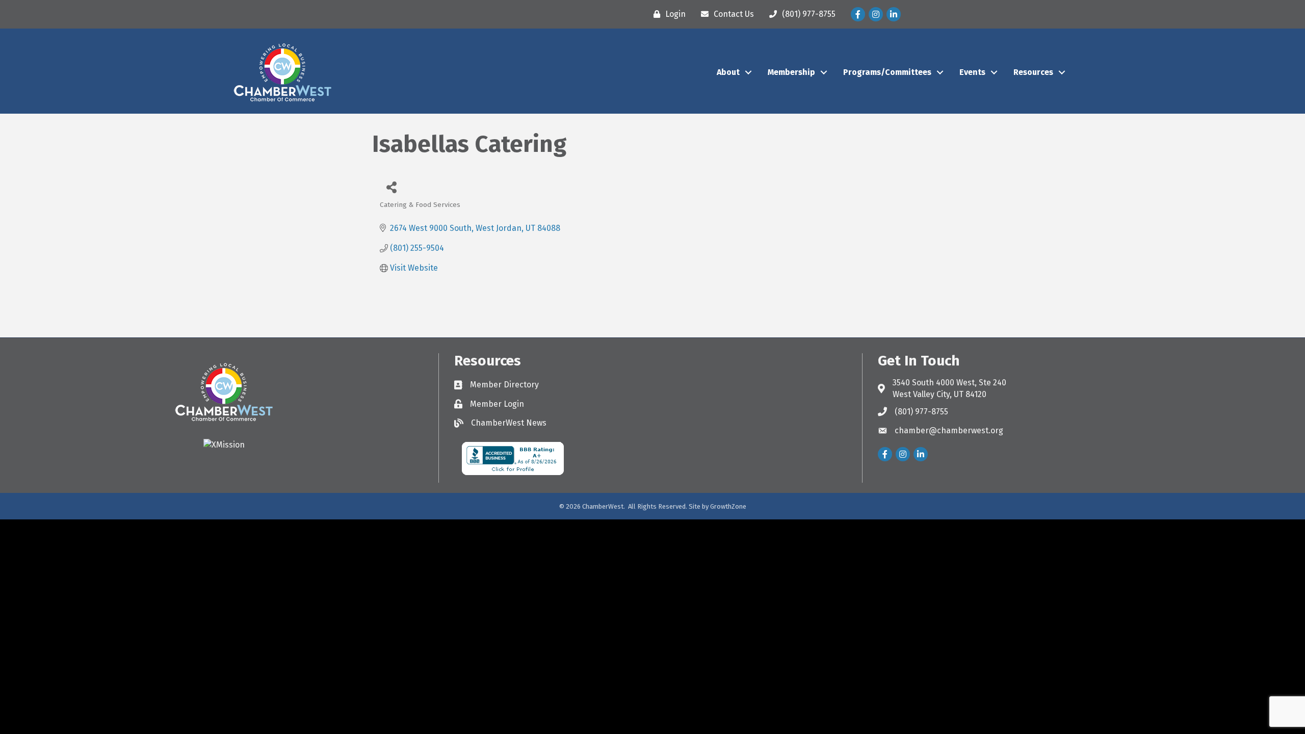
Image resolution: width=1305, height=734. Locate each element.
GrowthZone (728, 506)
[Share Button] (391, 186)
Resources (1033, 72)
